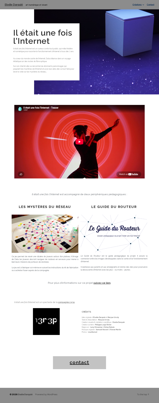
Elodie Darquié (14, 4)
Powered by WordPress (46, 394)
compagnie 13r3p (66, 302)
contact (79, 362)
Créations (137, 4)
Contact (150, 4)
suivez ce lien (101, 282)
